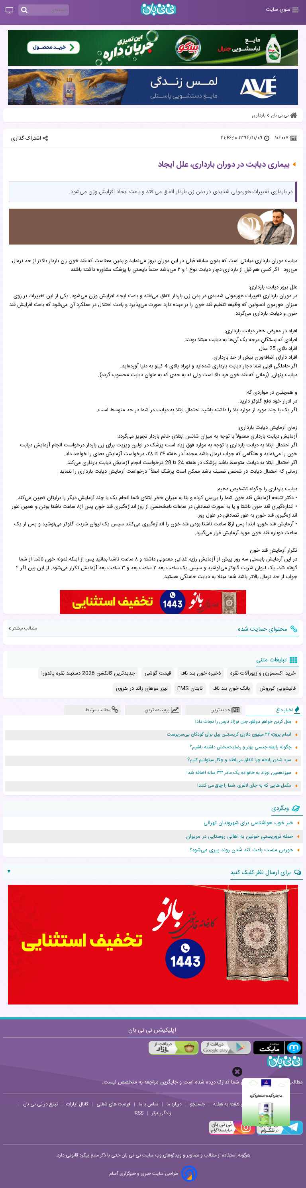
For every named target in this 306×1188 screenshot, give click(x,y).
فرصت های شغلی (113, 1104)
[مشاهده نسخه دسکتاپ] (9, 11)
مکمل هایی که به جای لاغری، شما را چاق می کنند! (244, 785)
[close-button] (237, 1071)
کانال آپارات (77, 1104)
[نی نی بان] (159, 9)
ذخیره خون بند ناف (200, 673)
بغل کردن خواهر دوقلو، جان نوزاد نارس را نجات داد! (243, 722)
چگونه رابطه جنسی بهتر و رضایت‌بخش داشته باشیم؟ (240, 747)
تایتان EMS (190, 688)
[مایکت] (278, 1048)
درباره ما (174, 1104)
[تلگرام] (279, 1133)
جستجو (197, 1104)
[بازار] (173, 1048)
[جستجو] (24, 10)
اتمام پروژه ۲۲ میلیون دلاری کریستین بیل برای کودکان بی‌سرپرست (229, 734)
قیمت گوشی (158, 673)
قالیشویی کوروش (277, 688)
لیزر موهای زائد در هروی (142, 688)
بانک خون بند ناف (231, 688)
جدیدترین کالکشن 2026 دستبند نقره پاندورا (88, 673)
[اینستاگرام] (232, 1133)
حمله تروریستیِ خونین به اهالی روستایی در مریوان (239, 836)
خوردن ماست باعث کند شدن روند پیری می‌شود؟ (241, 850)
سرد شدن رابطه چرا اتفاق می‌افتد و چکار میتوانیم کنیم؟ (239, 760)
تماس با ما (148, 1104)
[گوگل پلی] (226, 1048)
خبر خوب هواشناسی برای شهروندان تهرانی (248, 823)
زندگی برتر (161, 1113)
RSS (139, 1113)
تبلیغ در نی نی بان (40, 1104)
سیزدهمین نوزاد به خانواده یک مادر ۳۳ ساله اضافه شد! (238, 773)
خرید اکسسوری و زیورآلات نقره (263, 673)
